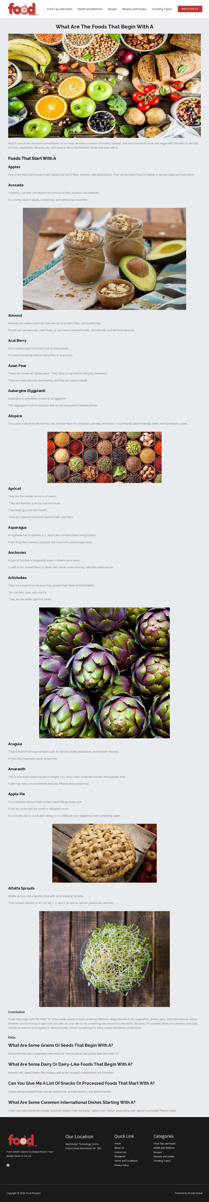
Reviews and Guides (134, 9)
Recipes (112, 9)
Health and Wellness (90, 9)
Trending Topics (162, 9)
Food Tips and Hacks (59, 9)
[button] (190, 9)
